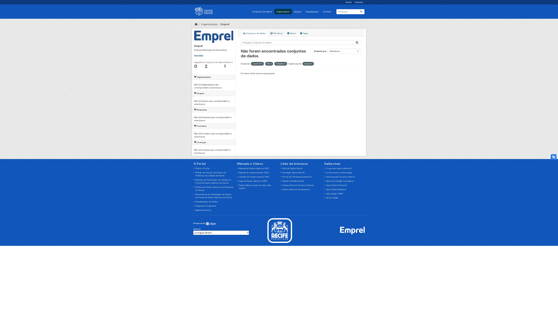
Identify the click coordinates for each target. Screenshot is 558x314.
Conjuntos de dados (262, 11)
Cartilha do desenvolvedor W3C (254, 176)
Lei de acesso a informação (339, 172)
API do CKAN (332, 198)
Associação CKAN (334, 193)
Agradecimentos (203, 210)
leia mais (198, 55)
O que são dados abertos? (339, 168)
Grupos (297, 11)
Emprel (225, 24)
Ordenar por (320, 51)
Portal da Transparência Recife (297, 176)
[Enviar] (361, 11)
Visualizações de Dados (206, 201)
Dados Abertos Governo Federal (297, 185)
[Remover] (261, 64)
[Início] (196, 24)
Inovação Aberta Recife (293, 172)
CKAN (211, 223)
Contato (359, 2)
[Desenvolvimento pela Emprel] (352, 230)
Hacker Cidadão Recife (293, 181)
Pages (305, 33)
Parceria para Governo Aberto (340, 176)
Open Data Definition (336, 189)
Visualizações (312, 11)
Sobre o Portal (202, 168)
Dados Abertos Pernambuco (296, 189)
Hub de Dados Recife (292, 168)
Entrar (349, 2)
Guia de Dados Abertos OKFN (253, 181)
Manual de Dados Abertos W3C (254, 168)
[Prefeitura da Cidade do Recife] (279, 230)
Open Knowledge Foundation (340, 181)
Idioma (196, 229)
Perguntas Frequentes (205, 206)
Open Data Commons (336, 185)
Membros (278, 33)
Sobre (292, 33)
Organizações (283, 11)
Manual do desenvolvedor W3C (254, 172)
